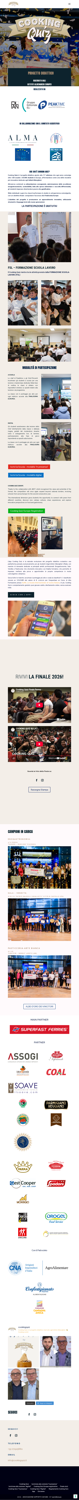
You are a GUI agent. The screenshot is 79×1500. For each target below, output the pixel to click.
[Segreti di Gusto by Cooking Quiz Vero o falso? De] (23, 1351)
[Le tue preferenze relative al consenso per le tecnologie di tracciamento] (75, 1496)
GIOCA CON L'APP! (21, 595)
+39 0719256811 (15, 1449)
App (33, 1491)
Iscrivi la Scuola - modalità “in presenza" (29, 467)
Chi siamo (41, 1491)
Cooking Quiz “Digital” (38, 1489)
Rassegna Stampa (39, 790)
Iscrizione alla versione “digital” (20, 1486)
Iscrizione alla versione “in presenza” (44, 1484)
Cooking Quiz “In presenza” (17, 1489)
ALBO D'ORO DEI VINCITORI (39, 1006)
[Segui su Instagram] (42, 780)
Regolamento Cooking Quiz (58, 1489)
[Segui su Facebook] (36, 780)
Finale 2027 (64, 1486)
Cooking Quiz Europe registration (45, 1486)
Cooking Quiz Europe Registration (26, 511)
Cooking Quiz (24, 1484)
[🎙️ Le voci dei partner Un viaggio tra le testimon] (55, 1351)
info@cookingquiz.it (17, 1460)
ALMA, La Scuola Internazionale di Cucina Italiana (41, 583)
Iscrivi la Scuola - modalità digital (26, 475)
